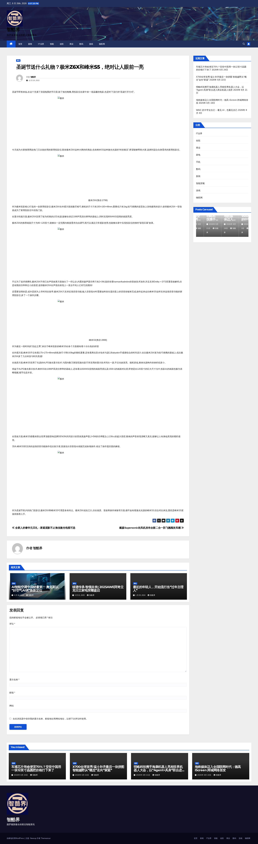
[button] (244, 44)
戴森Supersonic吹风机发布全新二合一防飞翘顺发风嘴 (150, 527)
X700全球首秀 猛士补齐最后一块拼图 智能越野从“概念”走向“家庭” (98, 768)
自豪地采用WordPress (16, 838)
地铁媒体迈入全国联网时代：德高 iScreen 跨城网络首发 (218, 768)
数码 (81, 44)
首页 (20, 44)
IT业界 (41, 44)
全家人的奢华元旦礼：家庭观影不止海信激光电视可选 (45, 527)
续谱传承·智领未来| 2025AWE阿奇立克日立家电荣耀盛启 (98, 588)
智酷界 (13, 29)
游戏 (91, 44)
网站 (11, 706)
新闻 (30, 44)
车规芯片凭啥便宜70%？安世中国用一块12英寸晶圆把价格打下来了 (36, 768)
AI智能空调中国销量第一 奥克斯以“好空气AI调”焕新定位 (35, 588)
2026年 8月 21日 (143, 775)
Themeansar (46, 838)
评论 (12, 624)
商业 (72, 44)
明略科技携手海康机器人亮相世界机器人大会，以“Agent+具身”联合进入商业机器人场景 (159, 770)
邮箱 (12, 692)
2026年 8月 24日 (21, 775)
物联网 (102, 44)
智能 (52, 44)
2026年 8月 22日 (82, 775)
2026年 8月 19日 (204, 775)
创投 (62, 44)
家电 (18, 60)
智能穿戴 (200, 183)
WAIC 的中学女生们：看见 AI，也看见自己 (217, 110)
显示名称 (14, 679)
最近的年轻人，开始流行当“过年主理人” (158, 588)
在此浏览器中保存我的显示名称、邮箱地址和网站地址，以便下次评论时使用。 (50, 719)
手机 (198, 162)
